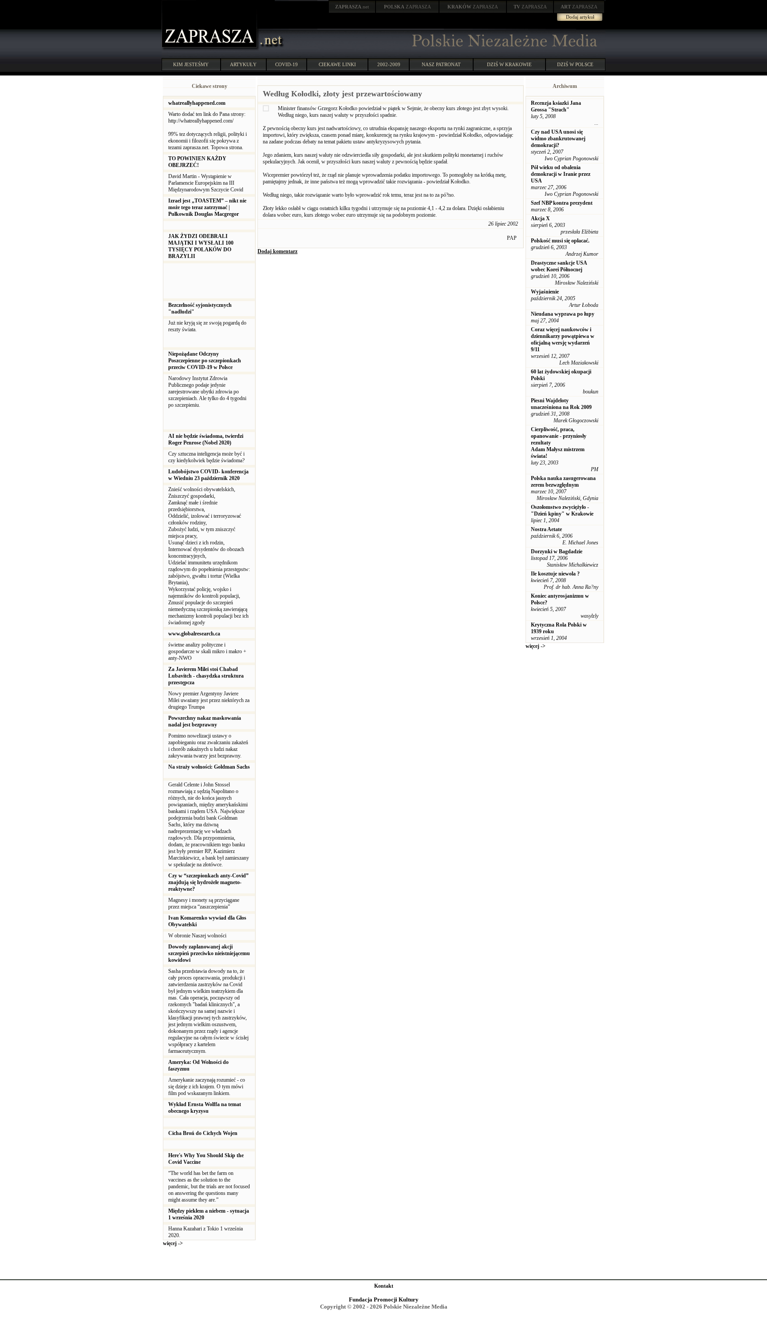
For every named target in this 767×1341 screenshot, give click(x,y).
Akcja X (540, 218)
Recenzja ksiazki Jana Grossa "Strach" (556, 106)
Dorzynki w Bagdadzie (556, 551)
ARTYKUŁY (243, 64)
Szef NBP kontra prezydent (562, 203)
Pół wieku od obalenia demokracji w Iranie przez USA (560, 174)
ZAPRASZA (407, 6)
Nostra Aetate (546, 529)
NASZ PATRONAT (441, 64)
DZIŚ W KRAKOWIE (509, 64)
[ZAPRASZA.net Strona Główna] (210, 49)
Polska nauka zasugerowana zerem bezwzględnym (563, 481)
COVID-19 (286, 64)
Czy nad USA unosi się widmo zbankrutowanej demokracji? (558, 138)
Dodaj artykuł (580, 17)
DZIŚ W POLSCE (575, 64)
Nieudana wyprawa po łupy (562, 314)
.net (352, 6)
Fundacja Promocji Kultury (384, 1299)
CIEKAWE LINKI (337, 64)
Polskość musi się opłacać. (560, 241)
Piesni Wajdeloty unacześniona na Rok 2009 (561, 403)
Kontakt (383, 1286)
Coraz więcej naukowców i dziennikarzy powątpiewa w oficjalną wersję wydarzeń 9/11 (562, 339)
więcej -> (173, 1243)
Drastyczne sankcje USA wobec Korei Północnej (559, 266)
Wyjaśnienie (545, 292)
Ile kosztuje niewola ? (555, 574)
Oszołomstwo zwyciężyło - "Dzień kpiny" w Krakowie (562, 510)
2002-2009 (388, 64)
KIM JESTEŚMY (191, 64)
